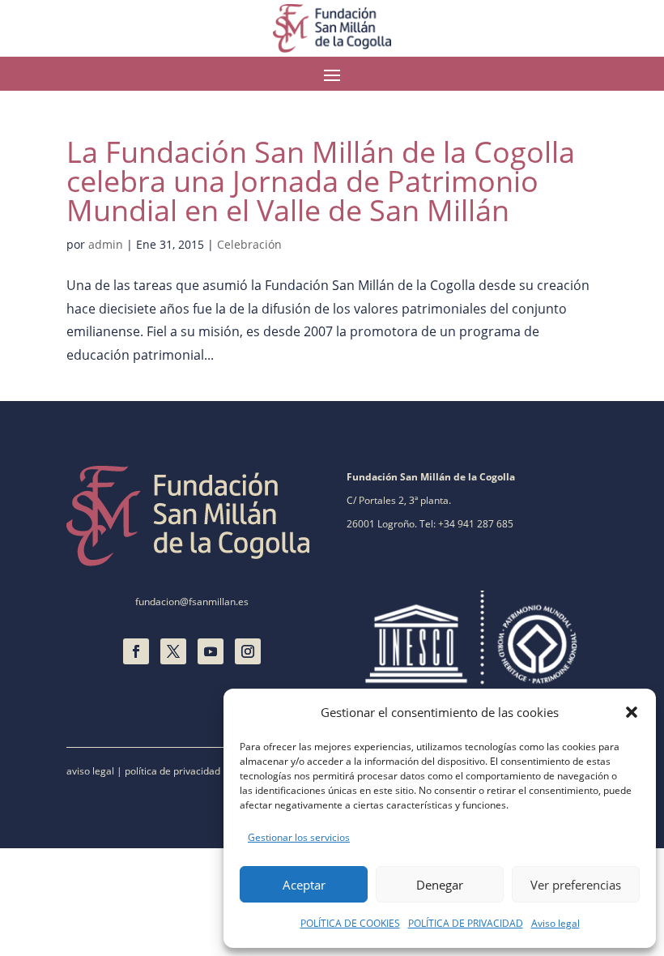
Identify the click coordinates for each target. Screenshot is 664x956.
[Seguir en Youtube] (210, 651)
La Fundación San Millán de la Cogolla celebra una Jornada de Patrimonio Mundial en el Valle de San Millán (320, 181)
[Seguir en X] (173, 651)
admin (105, 244)
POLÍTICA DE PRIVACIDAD (465, 923)
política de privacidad (172, 771)
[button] (632, 712)
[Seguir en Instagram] (248, 651)
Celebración (249, 244)
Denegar (439, 885)
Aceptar (304, 885)
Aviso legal (555, 923)
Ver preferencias (575, 885)
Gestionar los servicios (299, 837)
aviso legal (90, 771)
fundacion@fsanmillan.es (192, 601)
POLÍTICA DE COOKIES (350, 923)
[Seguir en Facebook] (136, 651)
